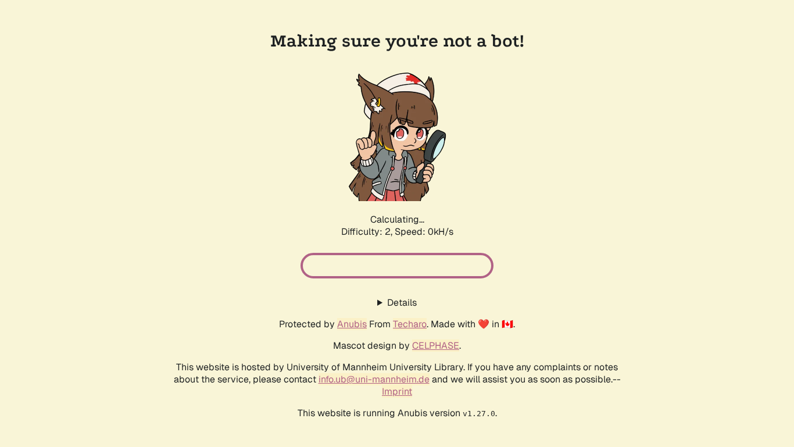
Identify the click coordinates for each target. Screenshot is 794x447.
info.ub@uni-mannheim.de (374, 379)
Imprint (397, 391)
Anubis (352, 324)
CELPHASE (435, 345)
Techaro (410, 324)
